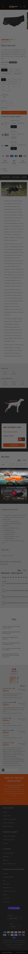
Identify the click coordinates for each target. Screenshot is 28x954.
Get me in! (14, 479)
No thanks (14, 481)
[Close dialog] (27, 468)
